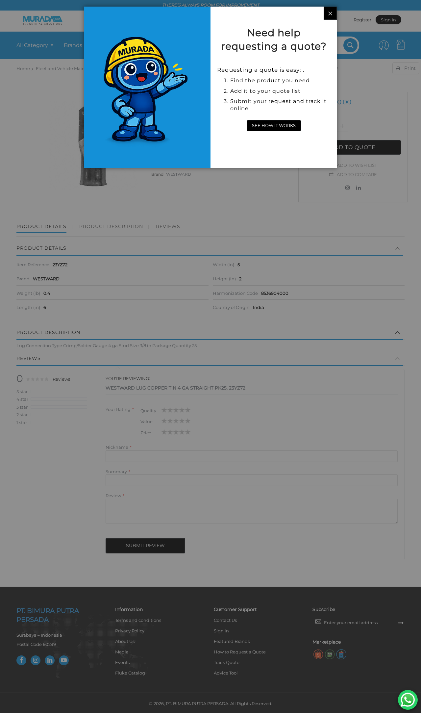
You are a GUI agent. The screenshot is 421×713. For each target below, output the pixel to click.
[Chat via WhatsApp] (408, 700)
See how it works (274, 125)
